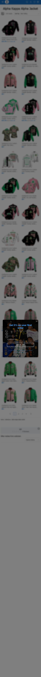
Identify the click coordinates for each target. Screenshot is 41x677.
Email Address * (11, 336)
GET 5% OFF (20, 345)
